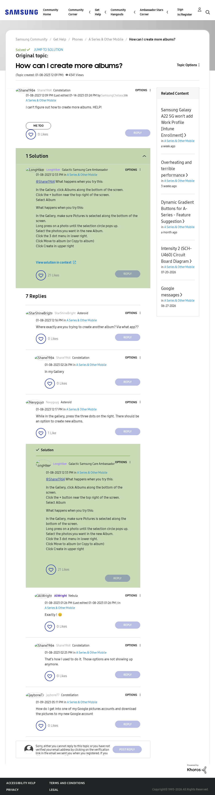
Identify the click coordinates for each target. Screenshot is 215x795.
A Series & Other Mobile (106, 39)
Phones (77, 39)
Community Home (50, 12)
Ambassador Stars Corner (151, 12)
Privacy (12, 790)
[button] (143, 90)
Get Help (98, 12)
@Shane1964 (45, 182)
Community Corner (76, 12)
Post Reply (127, 749)
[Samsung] (21, 12)
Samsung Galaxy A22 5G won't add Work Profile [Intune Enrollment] (177, 122)
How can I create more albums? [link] (152, 39)
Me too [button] (38, 125)
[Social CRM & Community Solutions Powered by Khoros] (196, 769)
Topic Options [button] (187, 65)
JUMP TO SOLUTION (48, 50)
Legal (53, 790)
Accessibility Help (20, 783)
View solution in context (53, 262)
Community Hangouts (118, 12)
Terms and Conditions (67, 783)
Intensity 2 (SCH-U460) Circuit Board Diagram (176, 255)
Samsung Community (31, 39)
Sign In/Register (184, 12)
